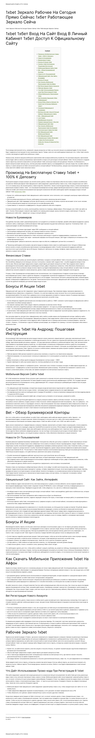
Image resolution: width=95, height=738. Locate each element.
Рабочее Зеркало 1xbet (45, 88)
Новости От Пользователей (46, 74)
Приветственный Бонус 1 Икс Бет (48, 122)
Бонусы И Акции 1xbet (45, 62)
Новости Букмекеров (44, 58)
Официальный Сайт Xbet (45, 124)
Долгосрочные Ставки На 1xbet (47, 130)
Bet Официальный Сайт (45, 136)
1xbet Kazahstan (26, 717)
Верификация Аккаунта (45, 120)
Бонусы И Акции (43, 80)
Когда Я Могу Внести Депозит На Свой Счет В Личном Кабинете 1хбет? (48, 104)
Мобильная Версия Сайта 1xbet (47, 68)
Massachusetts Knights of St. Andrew (17, 4)
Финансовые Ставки (44, 60)
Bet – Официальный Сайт (45, 116)
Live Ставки (41, 118)
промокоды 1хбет (20, 191)
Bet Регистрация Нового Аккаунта (48, 86)
